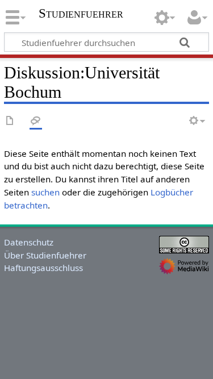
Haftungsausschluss (43, 267)
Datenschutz (28, 242)
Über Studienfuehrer (45, 255)
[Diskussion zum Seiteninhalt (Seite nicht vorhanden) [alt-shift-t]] (36, 121)
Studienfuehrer (81, 14)
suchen (45, 192)
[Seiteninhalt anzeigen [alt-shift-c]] (10, 121)
